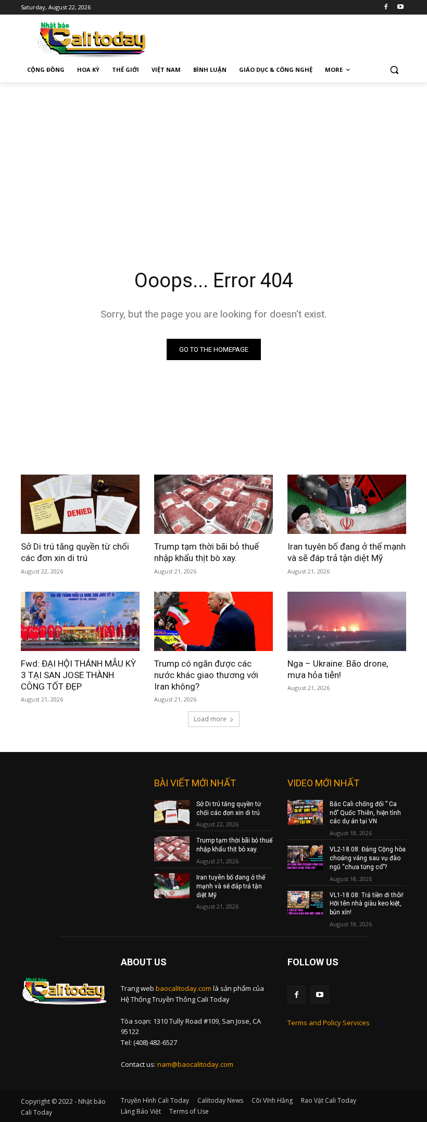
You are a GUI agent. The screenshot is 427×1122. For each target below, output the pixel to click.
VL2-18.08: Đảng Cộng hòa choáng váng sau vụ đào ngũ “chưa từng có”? (368, 858)
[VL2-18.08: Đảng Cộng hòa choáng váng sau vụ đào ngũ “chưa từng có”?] (305, 857)
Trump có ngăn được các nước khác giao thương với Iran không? (206, 675)
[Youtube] (400, 8)
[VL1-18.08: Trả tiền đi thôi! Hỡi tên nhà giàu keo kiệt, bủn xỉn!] (305, 903)
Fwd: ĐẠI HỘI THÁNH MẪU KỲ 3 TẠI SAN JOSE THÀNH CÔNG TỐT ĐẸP (78, 675)
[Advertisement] (213, 160)
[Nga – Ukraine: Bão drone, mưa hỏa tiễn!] (346, 621)
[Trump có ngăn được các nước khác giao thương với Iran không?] (213, 621)
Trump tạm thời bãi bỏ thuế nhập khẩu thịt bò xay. (206, 552)
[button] (394, 70)
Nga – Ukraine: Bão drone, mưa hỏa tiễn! (337, 669)
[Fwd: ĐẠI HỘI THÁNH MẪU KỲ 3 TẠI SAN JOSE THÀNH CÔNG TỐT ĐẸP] (80, 621)
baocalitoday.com (183, 988)
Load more (210, 719)
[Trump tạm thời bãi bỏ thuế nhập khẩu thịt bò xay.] (213, 504)
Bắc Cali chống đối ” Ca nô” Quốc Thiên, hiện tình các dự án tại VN (365, 812)
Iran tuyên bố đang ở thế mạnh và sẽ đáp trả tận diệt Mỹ (346, 552)
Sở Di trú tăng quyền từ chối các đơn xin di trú (75, 552)
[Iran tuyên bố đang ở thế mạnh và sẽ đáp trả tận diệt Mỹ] (346, 504)
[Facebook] (386, 8)
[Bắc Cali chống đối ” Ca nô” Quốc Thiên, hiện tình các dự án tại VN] (305, 812)
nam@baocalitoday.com (195, 1064)
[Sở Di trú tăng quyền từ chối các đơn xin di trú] (80, 504)
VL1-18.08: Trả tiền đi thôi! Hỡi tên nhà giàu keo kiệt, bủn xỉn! (367, 903)
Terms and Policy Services (328, 1022)
